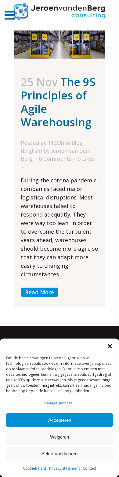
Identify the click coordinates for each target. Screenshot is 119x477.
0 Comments (55, 158)
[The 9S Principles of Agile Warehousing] (59, 44)
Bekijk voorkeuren (59, 453)
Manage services (58, 403)
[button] (110, 346)
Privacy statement (64, 468)
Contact (89, 468)
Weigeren (59, 436)
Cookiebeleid (34, 468)
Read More (39, 292)
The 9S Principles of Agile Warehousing (58, 102)
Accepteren (59, 420)
